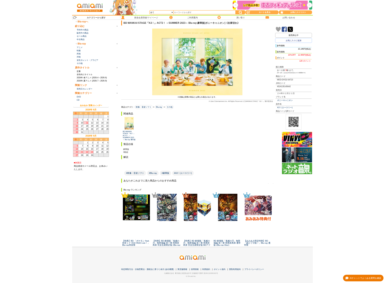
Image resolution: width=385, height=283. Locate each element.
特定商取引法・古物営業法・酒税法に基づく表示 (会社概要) (147, 269)
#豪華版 (165, 173)
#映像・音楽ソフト (135, 173)
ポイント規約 (219, 269)
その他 (169, 107)
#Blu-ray (153, 173)
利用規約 (206, 269)
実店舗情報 (182, 269)
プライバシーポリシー (254, 269)
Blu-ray (159, 107)
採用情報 (195, 269)
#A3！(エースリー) (183, 173)
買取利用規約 (235, 269)
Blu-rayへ (83, 21)
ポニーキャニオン (285, 100)
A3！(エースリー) (285, 107)
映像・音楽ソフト (143, 107)
